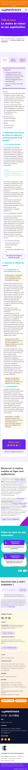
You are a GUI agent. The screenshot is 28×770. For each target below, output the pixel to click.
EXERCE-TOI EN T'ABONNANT (10, 519)
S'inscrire (22, 590)
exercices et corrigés (7, 501)
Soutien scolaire (7, 700)
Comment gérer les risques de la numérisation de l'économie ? (14, 561)
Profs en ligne (20, 498)
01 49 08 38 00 (4, 625)
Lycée (2, 38)
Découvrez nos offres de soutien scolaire (14, 256)
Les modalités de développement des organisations (14, 547)
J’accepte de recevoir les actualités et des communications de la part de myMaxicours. (14, 595)
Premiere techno (10, 38)
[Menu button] (26, 10)
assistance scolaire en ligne (19, 503)
